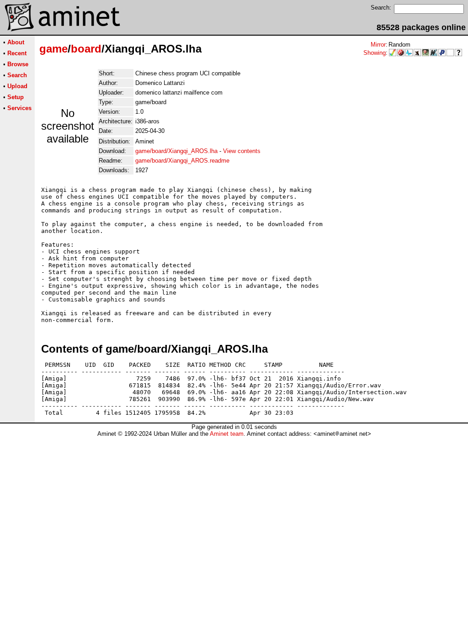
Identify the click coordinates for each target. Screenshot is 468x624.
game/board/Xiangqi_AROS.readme (182, 160)
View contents (242, 151)
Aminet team (227, 433)
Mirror (378, 44)
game (53, 48)
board (86, 48)
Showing (374, 52)
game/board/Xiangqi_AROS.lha (176, 151)
